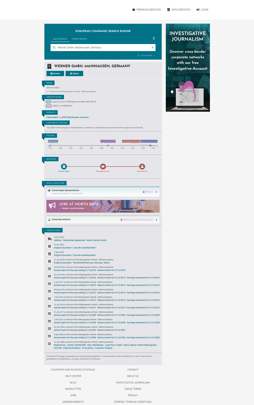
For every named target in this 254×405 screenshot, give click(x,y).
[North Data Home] (61, 10)
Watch (75, 73)
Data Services (181, 9)
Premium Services (149, 9)
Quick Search (60, 39)
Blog (73, 382)
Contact (132, 369)
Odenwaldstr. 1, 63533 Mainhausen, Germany (67, 117)
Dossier (56, 73)
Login (204, 9)
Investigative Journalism (133, 382)
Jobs (73, 395)
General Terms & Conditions (132, 401)
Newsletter (73, 388)
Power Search (79, 39)
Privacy (133, 395)
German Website (73, 401)
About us (133, 376)
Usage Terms (133, 388)
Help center (73, 376)
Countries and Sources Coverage (73, 369)
